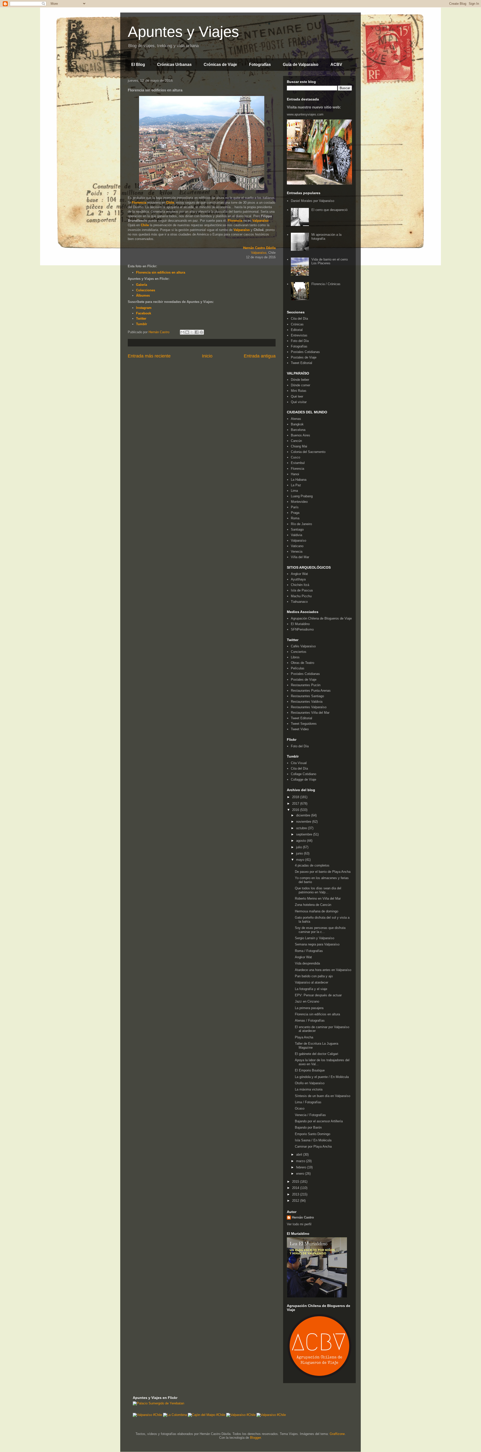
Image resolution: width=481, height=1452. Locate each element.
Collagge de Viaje (303, 779)
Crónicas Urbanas (174, 64)
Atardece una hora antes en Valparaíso (323, 970)
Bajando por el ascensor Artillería (319, 1121)
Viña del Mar (300, 557)
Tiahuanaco (299, 601)
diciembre (303, 815)
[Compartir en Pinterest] (201, 332)
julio (299, 847)
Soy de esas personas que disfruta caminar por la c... (320, 930)
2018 (296, 797)
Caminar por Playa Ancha (313, 1146)
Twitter (141, 318)
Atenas (296, 419)
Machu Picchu (301, 596)
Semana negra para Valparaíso (317, 944)
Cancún (296, 441)
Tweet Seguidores (304, 723)
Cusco (295, 457)
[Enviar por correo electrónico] (182, 332)
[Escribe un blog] (187, 332)
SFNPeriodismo (302, 629)
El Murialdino (300, 624)
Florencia (139, 202)
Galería (141, 285)
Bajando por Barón (308, 1127)
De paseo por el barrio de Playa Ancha (322, 872)
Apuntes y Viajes (183, 31)
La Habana (298, 479)
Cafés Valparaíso (303, 646)
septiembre (304, 834)
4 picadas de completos (312, 865)
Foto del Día (300, 341)
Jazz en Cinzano (307, 1001)
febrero (301, 1167)
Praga (295, 513)
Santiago (297, 529)
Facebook (143, 313)
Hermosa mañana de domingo (316, 911)
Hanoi (295, 474)
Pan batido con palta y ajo (314, 976)
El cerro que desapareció (329, 210)
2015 (296, 1181)
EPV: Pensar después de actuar (318, 995)
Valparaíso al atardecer (311, 982)
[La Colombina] (175, 1415)
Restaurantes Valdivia (306, 701)
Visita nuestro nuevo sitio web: (314, 107)
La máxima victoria (308, 1089)
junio (300, 853)
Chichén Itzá (300, 585)
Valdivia (296, 535)
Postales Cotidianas (305, 352)
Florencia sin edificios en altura (160, 272)
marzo (301, 1161)
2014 (296, 1188)
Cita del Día (299, 318)
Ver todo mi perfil (299, 1224)
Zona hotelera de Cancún (313, 905)
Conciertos (298, 652)
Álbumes (143, 295)
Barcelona (298, 430)
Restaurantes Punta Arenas (311, 690)
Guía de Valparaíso (300, 64)
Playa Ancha (304, 1037)
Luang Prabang (302, 496)
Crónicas (297, 324)
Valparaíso (260, 220)
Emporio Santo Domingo (312, 1134)
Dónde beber (300, 380)
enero (300, 1173)
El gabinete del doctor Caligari (316, 1054)
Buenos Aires (300, 435)
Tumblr (141, 324)
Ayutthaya (298, 579)
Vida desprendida (307, 963)
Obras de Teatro (302, 663)
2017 (296, 803)
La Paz (296, 485)
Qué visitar (299, 402)
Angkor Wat (299, 574)
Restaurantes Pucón (305, 685)
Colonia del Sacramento (308, 452)
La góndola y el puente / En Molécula (322, 1077)
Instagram (144, 308)
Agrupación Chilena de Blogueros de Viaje (321, 618)
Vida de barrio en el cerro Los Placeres (329, 261)
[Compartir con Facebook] (196, 332)
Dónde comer (300, 385)
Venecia (296, 551)
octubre (302, 828)
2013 (296, 1194)
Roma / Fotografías (309, 951)
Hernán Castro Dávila (259, 248)
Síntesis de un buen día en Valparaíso (322, 1096)
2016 (296, 810)
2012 (296, 1200)
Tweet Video (300, 729)
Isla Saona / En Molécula (313, 1140)
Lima (294, 491)
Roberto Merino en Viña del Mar (318, 898)
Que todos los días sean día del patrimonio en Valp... (318, 890)
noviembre (304, 821)
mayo (300, 860)
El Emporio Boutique (310, 1070)
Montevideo (299, 502)
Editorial (297, 330)
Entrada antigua (260, 355)
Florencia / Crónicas (325, 284)
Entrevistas (299, 335)
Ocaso (299, 1108)
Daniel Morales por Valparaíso (312, 201)
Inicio (207, 355)
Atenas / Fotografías (310, 1020)
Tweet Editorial (301, 363)
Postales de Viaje (303, 357)
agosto (301, 840)
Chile (170, 202)
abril (299, 1154)
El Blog (138, 64)
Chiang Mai (299, 446)
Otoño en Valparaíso (309, 1083)
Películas (297, 668)
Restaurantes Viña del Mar (310, 712)
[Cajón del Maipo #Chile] (206, 1415)
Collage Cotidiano (303, 774)
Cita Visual (299, 763)
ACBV (336, 64)
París (295, 507)
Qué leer (297, 396)
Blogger (255, 1437)
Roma (295, 518)
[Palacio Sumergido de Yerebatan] (158, 1403)
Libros (295, 657)
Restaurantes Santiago (307, 696)
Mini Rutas (298, 391)
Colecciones (145, 290)
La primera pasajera (309, 1008)
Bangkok (297, 424)
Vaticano (297, 546)
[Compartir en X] (191, 332)
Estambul (298, 463)
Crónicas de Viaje (220, 64)
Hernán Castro (303, 1217)
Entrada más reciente (149, 355)
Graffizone (337, 1434)
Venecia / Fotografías (310, 1115)
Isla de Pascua (302, 590)
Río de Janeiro (301, 524)
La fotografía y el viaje (311, 989)
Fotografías (260, 64)
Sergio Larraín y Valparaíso (314, 938)
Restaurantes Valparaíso (308, 707)
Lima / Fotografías (308, 1102)
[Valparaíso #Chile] (147, 1415)
